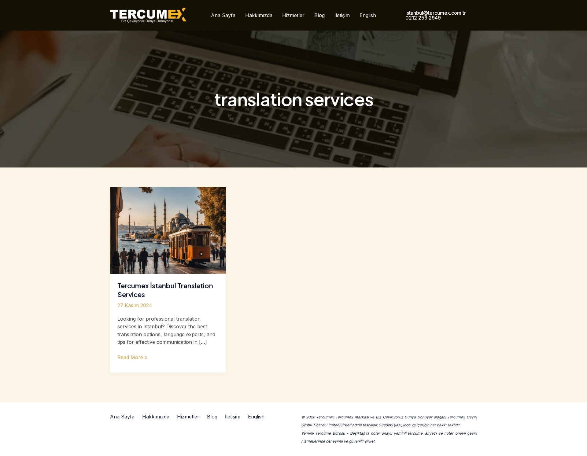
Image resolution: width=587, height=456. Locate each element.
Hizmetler (293, 15)
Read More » (132, 358)
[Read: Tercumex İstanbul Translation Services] (168, 230)
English (368, 15)
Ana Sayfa (223, 15)
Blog (319, 15)
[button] (435, 15)
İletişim (342, 15)
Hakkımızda (258, 15)
